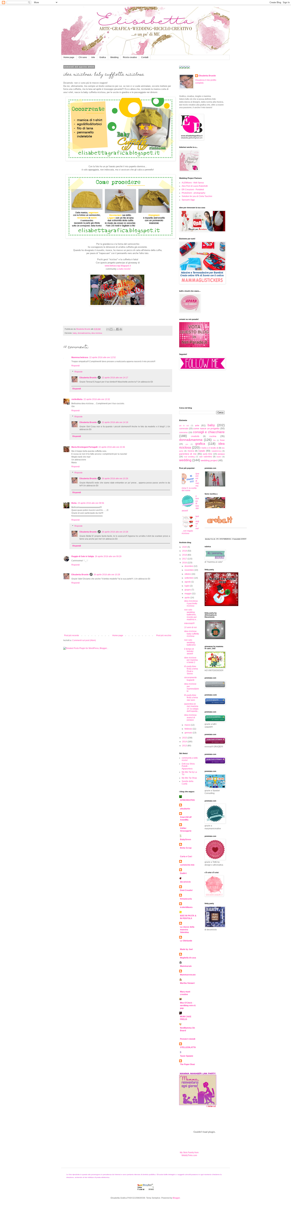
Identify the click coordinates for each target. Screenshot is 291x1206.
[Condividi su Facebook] (117, 329)
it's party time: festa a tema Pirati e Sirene (191, 670)
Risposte (78, 372)
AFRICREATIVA (187, 800)
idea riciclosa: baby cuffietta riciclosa (191, 633)
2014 (184, 741)
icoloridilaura (186, 907)
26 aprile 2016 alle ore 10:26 (115, 478)
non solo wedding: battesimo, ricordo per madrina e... (191, 615)
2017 (184, 559)
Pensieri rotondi (187, 1039)
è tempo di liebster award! (189, 651)
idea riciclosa (96, 333)
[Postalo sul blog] (111, 329)
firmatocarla (186, 899)
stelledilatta (77, 399)
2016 (184, 562)
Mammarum (186, 966)
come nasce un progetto (206, 428)
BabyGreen (185, 839)
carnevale (183, 428)
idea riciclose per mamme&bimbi (191, 687)
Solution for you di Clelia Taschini (197, 196)
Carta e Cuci (186, 856)
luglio (187, 586)
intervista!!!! (189, 623)
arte (197, 425)
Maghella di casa (188, 958)
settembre (189, 578)
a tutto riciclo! (124, 269)
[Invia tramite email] (108, 329)
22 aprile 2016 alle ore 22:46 (112, 447)
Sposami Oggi (188, 200)
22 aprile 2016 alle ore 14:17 (115, 377)
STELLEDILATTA (188, 1047)
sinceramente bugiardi (190, 678)
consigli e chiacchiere (209, 432)
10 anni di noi (190, 627)
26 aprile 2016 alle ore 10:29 (107, 574)
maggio (188, 593)
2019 (184, 551)
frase (222, 440)
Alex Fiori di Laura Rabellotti (195, 186)
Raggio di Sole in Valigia (82, 556)
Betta (74, 503)
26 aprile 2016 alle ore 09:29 (108, 556)
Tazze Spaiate (186, 1056)
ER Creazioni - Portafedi (193, 189)
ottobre (188, 574)
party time (207, 454)
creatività (195, 436)
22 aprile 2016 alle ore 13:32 (97, 399)
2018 (184, 555)
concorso (183, 432)
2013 (184, 745)
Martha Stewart (187, 983)
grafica (200, 443)
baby (75, 333)
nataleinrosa (216, 451)
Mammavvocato (188, 975)
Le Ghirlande (186, 941)
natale (201, 450)
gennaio (189, 733)
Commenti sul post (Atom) (84, 640)
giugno (188, 590)
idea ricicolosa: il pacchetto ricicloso (191, 603)
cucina (212, 436)
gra (187, 444)
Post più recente (71, 635)
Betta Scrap (185, 848)
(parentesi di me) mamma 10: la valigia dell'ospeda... (191, 707)
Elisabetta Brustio (88, 377)
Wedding (114, 57)
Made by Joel (186, 949)
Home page (68, 57)
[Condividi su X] (114, 329)
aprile (187, 597)
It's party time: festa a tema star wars (191, 697)
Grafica (102, 57)
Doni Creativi (186, 890)
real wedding (189, 457)
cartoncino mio (187, 865)
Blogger (176, 1198)
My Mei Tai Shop (189, 778)
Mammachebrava (79, 357)
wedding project (209, 460)
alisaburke (185, 809)
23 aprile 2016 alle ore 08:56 (91, 503)
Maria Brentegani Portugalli (84, 447)
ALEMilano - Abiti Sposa (193, 182)
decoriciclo (185, 882)
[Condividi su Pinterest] (120, 329)
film (214, 440)
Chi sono (83, 57)
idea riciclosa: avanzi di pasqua (190, 717)
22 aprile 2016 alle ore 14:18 (115, 422)
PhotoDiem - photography (193, 193)
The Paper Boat (187, 1064)
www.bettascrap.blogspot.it (118, 265)
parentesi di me (188, 453)
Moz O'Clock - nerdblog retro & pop (188, 1005)
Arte (93, 57)
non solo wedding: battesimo (190, 642)
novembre (189, 570)
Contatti (144, 57)
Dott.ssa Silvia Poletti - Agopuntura (188, 766)
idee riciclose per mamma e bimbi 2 (191, 660)
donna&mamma (84, 333)
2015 (184, 738)
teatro (219, 457)
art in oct (184, 426)
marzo (188, 725)
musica (191, 451)
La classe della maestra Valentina (187, 930)
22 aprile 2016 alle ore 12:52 (102, 357)
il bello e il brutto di (209, 448)
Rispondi (75, 365)
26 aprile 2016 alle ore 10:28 (115, 532)
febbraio (189, 729)
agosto (188, 582)
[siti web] (194, 346)
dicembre (189, 566)
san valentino (205, 456)
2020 (184, 547)
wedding (185, 460)
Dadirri (183, 873)
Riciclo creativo (130, 57)
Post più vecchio (163, 635)
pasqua (221, 454)
